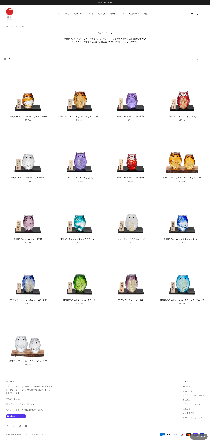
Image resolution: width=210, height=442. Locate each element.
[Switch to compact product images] (13, 59)
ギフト (91, 14)
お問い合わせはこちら (192, 418)
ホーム (7, 26)
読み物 (112, 14)
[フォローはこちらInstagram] (19, 426)
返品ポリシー (188, 391)
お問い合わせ (148, 14)
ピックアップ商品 (63, 14)
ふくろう (21, 26)
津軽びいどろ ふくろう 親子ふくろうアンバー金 (182, 178)
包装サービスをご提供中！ (105, 2)
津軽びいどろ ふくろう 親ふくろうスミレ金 (28, 300)
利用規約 (187, 387)
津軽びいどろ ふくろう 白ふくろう (131, 239)
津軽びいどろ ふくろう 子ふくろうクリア (28, 178)
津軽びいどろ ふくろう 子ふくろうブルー (182, 239)
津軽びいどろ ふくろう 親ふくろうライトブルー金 (182, 300)
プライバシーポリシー (192, 404)
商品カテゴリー (79, 14)
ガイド (122, 14)
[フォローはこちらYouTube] (26, 426)
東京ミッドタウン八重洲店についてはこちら (25, 410)
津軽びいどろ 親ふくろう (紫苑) (79, 178)
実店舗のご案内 (134, 14)
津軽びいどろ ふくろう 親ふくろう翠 (79, 300)
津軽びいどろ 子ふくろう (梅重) (130, 178)
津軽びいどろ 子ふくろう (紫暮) (28, 239)
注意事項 (187, 409)
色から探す (101, 14)
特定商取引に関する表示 (193, 395)
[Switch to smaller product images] (9, 59)
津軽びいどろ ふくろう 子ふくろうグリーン (79, 239)
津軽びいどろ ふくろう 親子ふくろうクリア (28, 361)
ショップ (14, 26)
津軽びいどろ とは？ (15, 399)
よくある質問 (188, 413)
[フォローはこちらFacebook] (7, 426)
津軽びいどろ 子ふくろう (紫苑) (130, 116)
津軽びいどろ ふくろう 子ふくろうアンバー (28, 116)
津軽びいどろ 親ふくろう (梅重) (182, 116)
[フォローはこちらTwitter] (13, 426)
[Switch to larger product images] (5, 59)
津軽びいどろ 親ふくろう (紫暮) (130, 300)
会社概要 (187, 400)
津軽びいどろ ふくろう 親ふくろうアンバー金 (79, 116)
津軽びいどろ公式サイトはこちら (20, 404)
